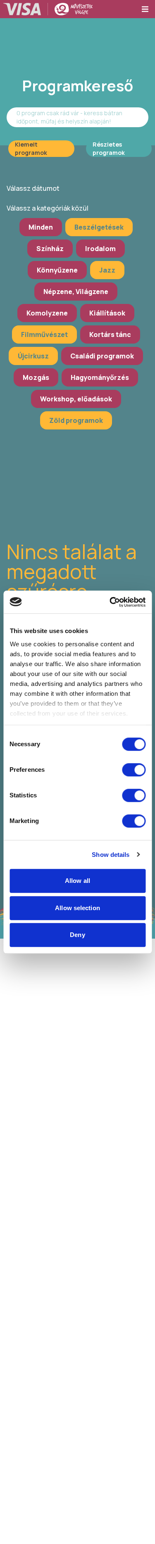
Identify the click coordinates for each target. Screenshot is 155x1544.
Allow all (77, 880)
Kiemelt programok (31, 148)
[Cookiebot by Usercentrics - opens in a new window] (110, 602)
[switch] (133, 769)
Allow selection (77, 907)
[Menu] (148, 9)
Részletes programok (109, 148)
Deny (77, 934)
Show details (110, 854)
